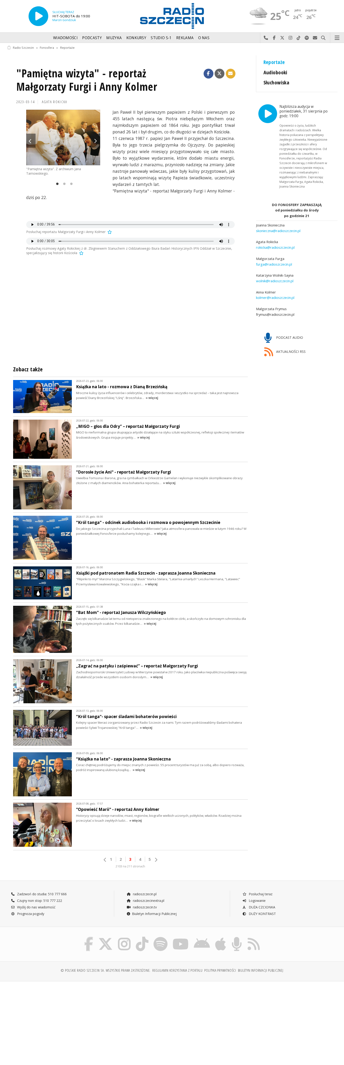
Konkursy (136, 37)
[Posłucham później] (109, 232)
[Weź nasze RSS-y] (254, 938)
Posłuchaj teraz (260, 894)
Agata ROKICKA (54, 101)
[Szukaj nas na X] (105, 938)
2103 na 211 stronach (130, 866)
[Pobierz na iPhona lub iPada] (220, 938)
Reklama (185, 37)
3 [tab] (70, 184)
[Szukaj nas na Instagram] (124, 938)
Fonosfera (47, 48)
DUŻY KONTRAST (262, 913)
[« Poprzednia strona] (105, 859)
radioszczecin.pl (144, 894)
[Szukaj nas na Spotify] (160, 938)
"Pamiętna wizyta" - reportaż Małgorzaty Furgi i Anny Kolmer (86, 80)
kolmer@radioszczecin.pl (275, 297)
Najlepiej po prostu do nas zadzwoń (266, 38)
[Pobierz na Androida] (201, 938)
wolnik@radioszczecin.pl (274, 280)
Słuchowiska (276, 82)
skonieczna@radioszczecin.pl (278, 230)
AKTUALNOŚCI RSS (290, 351)
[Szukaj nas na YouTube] (180, 938)
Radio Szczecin (23, 48)
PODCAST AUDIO (289, 337)
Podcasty (92, 37)
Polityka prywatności (220, 970)
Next (95, 141)
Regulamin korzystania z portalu (177, 970)
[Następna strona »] (155, 859)
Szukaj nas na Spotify (307, 38)
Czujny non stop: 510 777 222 (39, 900)
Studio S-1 (161, 37)
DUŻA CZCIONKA (261, 907)
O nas (204, 37)
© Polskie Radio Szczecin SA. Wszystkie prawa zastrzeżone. (105, 970)
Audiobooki (275, 72)
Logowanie (257, 900)
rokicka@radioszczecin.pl (275, 247)
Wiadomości (65, 37)
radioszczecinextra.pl (148, 900)
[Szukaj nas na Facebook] (89, 938)
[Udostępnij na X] (219, 74)
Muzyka (114, 37)
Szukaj (323, 38)
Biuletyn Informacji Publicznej (154, 913)
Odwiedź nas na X (282, 38)
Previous (31, 141)
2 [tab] (63, 184)
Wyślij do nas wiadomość (315, 38)
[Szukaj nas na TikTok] (142, 938)
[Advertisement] (47, 1021)
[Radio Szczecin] (172, 16)
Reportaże (67, 48)
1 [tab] (56, 184)
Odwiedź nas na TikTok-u (299, 38)
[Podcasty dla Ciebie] (237, 938)
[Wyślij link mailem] (231, 74)
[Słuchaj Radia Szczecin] (38, 16)
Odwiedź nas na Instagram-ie (290, 38)
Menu (337, 38)
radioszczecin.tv (144, 907)
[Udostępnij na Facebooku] (208, 74)
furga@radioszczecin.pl (274, 264)
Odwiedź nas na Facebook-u (274, 38)
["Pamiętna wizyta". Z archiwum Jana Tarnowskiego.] (63, 137)
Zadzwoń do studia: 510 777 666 (41, 894)
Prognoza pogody (30, 913)
